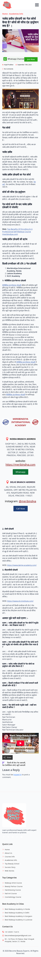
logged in (17, 774)
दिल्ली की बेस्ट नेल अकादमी (16, 762)
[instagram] (12, 837)
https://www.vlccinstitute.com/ (20, 601)
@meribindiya (27, 501)
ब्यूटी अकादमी (21, 765)
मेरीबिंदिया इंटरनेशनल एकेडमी (11, 285)
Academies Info (16, 14)
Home (5, 14)
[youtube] (21, 837)
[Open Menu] (37, 5)
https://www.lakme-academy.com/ (22, 565)
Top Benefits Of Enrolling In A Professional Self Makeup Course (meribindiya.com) (17, 232)
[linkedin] (17, 837)
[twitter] (8, 837)
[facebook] (3, 837)
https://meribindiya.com (20, 464)
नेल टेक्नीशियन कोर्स (9, 765)
